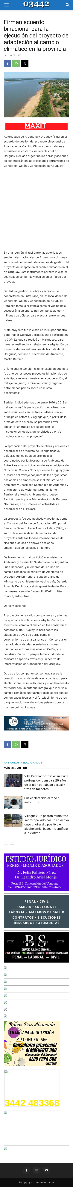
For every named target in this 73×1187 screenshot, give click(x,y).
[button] (6, 5)
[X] (24, 63)
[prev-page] (6, 842)
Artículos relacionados (23, 762)
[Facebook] (7, 63)
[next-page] (12, 842)
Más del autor (15, 768)
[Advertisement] (36, 209)
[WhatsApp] (16, 63)
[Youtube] (46, 1170)
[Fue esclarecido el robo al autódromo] (13, 802)
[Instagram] (36, 1170)
